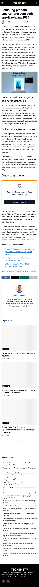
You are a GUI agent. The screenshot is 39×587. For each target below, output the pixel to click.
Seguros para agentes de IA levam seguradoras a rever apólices (18, 544)
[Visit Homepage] (20, 3)
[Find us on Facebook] (3, 581)
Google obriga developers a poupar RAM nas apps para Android (18, 391)
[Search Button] (37, 3)
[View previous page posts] (17, 441)
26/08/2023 (24, 22)
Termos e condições (28, 572)
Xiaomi (5, 349)
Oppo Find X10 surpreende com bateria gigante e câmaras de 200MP (18, 464)
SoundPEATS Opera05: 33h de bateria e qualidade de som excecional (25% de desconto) (19, 252)
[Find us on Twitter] (8, 581)
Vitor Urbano (12, 22)
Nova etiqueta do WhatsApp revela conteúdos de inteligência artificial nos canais (18, 474)
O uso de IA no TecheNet (22, 577)
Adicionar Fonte (19, 202)
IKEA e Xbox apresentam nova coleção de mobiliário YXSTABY (19, 510)
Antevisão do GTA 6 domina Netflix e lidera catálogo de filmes (19, 502)
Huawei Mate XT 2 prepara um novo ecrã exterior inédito (18, 550)
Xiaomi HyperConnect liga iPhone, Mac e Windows (18, 354)
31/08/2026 (5, 359)
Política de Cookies (7, 577)
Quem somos (5, 572)
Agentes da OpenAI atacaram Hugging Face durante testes (19, 469)
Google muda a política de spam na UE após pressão (20, 506)
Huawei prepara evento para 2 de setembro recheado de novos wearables (20, 520)
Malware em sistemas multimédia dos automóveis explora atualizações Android (18, 535)
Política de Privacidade (24, 574)
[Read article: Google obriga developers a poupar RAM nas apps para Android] (20, 375)
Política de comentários (8, 574)
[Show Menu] (2, 3)
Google (6, 386)
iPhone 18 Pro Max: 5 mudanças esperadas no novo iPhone (19, 489)
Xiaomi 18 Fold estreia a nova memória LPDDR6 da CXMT (19, 540)
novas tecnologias (22, 271)
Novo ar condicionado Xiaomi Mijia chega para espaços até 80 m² (17, 497)
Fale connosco (15, 572)
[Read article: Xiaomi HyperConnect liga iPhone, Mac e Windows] (20, 338)
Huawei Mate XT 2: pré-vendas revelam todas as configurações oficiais (18, 479)
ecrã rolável (10, 271)
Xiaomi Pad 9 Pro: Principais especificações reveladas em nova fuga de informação (19, 429)
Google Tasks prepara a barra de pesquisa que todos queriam (20, 554)
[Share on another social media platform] (33, 277)
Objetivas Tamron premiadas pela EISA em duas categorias (18, 515)
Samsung (33, 271)
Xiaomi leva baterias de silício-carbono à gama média (20, 493)
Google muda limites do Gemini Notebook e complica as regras (19, 530)
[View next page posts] (21, 441)
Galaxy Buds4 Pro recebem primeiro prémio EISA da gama (19, 525)
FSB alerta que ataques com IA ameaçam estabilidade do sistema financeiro (16, 484)
